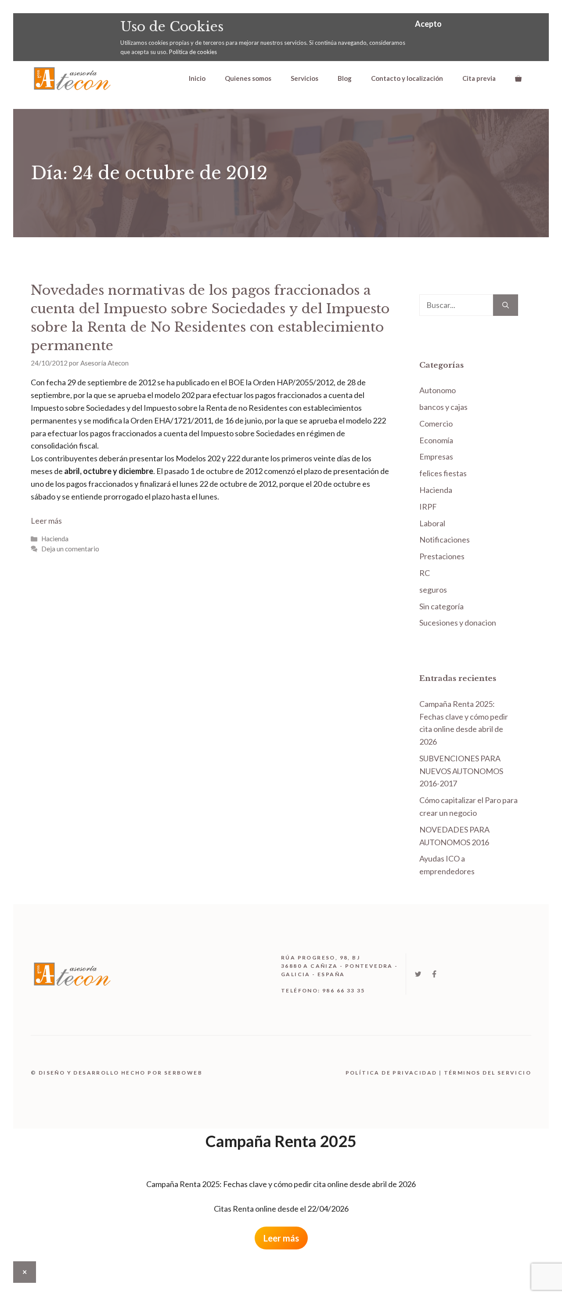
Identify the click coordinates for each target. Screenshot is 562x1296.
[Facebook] (434, 973)
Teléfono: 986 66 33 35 (323, 990)
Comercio (436, 423)
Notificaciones (444, 539)
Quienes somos (248, 78)
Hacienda (54, 539)
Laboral (432, 523)
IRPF (428, 506)
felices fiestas (443, 473)
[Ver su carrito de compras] (518, 78)
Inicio (197, 78)
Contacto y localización (407, 78)
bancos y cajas (443, 407)
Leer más (46, 520)
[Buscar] (505, 305)
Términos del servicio (487, 1072)
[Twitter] (418, 973)
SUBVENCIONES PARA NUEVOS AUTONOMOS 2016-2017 (461, 771)
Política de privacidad (391, 1072)
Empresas (436, 456)
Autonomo (437, 390)
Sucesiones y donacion (457, 622)
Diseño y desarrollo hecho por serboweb (120, 1072)
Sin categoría (441, 606)
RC (424, 573)
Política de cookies (193, 51)
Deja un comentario (70, 549)
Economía (436, 440)
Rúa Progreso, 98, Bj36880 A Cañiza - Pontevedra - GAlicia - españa (339, 965)
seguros (433, 589)
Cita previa (479, 78)
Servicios (304, 78)
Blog (345, 78)
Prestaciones (442, 556)
